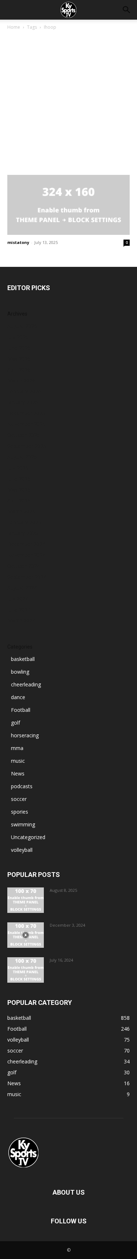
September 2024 (26, 576)
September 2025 (26, 445)
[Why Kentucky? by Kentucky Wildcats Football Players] (25, 900)
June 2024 (19, 609)
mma (17, 748)
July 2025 (17, 467)
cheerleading (26, 684)
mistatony (18, 242)
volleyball (22, 849)
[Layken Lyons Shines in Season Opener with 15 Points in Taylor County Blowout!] (25, 935)
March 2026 (21, 380)
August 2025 (22, 456)
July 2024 (17, 598)
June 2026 (19, 347)
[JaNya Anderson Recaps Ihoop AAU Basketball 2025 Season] (68, 205)
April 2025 (19, 500)
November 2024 (26, 555)
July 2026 (17, 336)
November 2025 (26, 424)
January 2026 (22, 402)
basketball (23, 658)
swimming (23, 824)
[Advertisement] (68, 103)
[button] (127, 10)
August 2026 (22, 325)
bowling (20, 671)
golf (15, 722)
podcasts (22, 786)
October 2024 (23, 565)
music (18, 760)
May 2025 (19, 489)
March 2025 (21, 511)
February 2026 (24, 391)
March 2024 (21, 620)
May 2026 (19, 358)
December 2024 (26, 544)
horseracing (25, 735)
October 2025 (23, 435)
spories (19, 811)
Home (13, 27)
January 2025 (22, 533)
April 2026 (19, 369)
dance (18, 697)
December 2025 (26, 413)
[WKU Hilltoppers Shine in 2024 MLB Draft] (25, 970)
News (17, 773)
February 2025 (24, 522)
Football (20, 709)
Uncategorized (28, 837)
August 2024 (22, 587)
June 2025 (19, 478)
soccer (19, 798)
